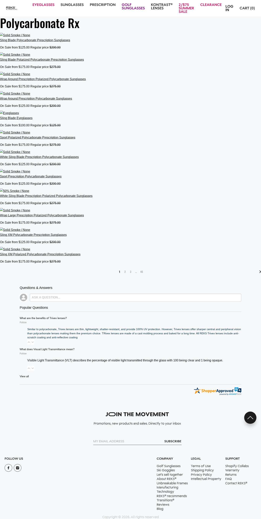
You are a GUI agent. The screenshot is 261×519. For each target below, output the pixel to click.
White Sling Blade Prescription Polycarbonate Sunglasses (39, 157)
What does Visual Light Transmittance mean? (47, 349)
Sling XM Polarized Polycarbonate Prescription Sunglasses (40, 254)
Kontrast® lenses (162, 6)
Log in (229, 8)
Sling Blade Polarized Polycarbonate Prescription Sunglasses (42, 59)
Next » (259, 271)
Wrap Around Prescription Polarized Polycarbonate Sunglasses (43, 79)
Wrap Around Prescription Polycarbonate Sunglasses (36, 98)
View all (24, 376)
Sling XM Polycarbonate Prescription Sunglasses (33, 234)
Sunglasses (72, 4)
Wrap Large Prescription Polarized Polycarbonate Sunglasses (42, 215)
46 (141, 272)
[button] (28, 342)
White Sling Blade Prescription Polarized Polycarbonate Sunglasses (46, 195)
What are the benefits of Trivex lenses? (43, 318)
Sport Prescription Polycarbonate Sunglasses (31, 176)
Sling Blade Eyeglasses (16, 118)
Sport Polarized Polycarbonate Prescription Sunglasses (37, 137)
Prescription (103, 4)
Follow (23, 322)
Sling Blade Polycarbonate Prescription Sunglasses (35, 40)
